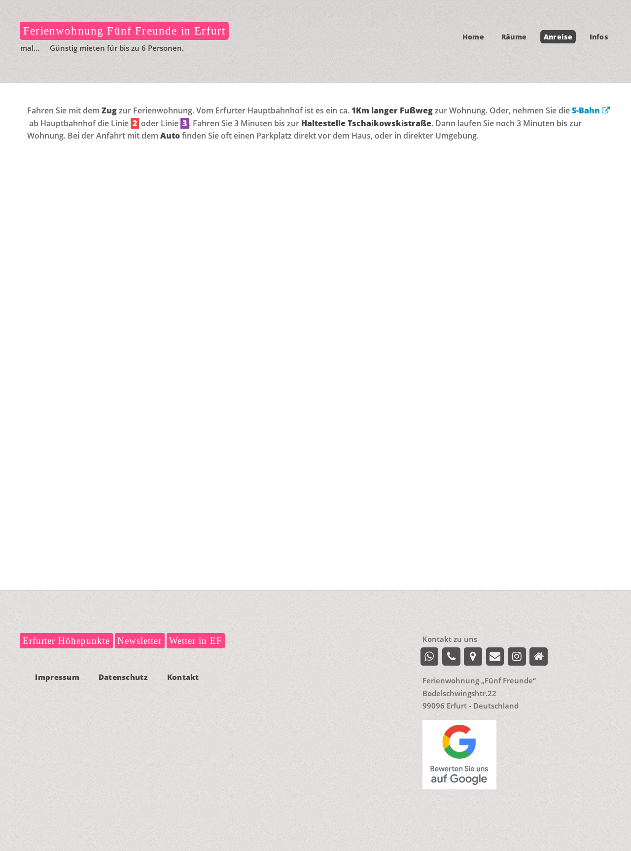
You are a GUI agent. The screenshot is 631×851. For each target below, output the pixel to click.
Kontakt (183, 677)
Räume (513, 36)
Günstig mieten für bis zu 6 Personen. (107, 48)
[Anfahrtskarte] (473, 656)
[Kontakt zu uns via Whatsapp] (430, 656)
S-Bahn (587, 110)
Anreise (558, 36)
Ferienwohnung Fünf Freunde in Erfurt (124, 30)
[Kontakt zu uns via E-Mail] (495, 656)
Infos (599, 36)
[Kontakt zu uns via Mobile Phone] (451, 656)
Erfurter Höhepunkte (66, 641)
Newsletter (139, 641)
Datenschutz (123, 677)
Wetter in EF (195, 641)
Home (473, 36)
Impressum (57, 677)
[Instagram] (517, 656)
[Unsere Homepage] (538, 656)
